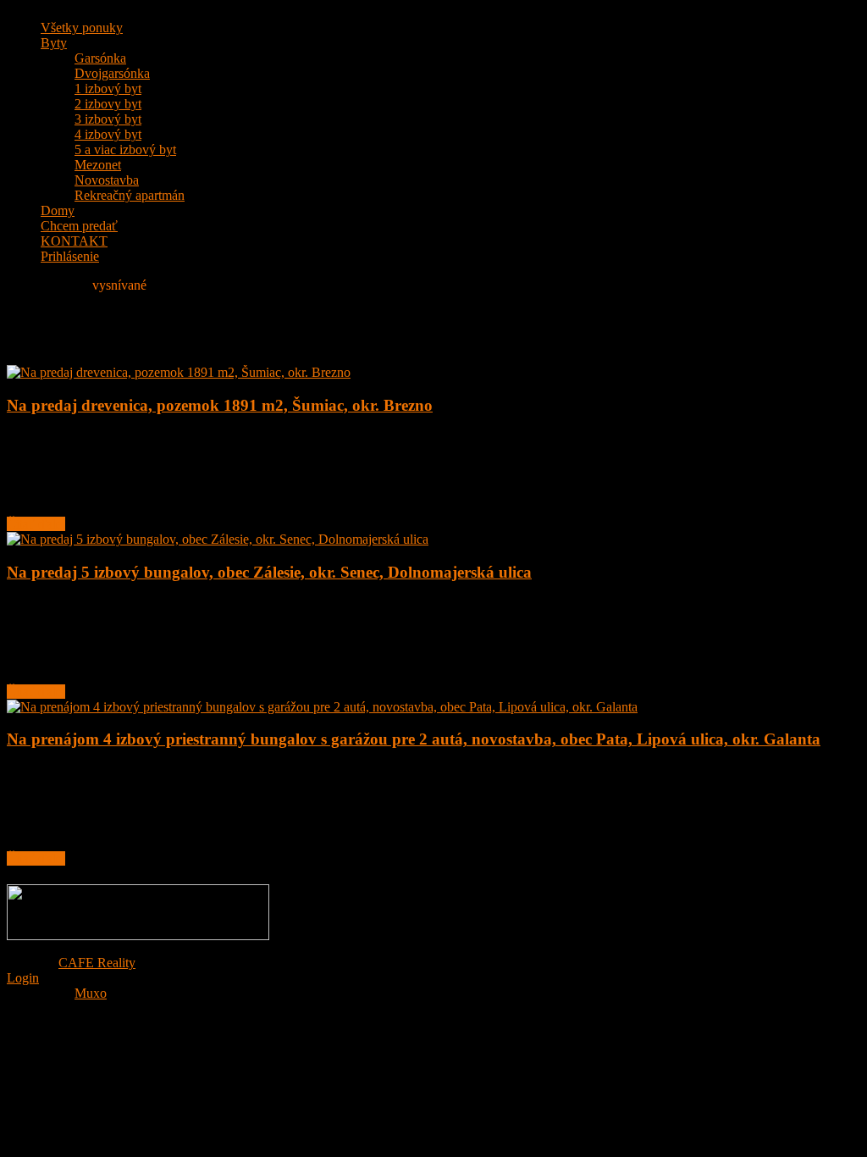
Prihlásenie (70, 256)
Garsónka (100, 58)
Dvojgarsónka (112, 73)
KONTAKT (74, 241)
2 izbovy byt (108, 104)
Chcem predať (79, 226)
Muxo (91, 993)
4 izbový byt (108, 134)
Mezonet (98, 165)
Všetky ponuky (82, 27)
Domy (58, 210)
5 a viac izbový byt (125, 149)
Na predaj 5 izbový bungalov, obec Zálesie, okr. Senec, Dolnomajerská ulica (269, 572)
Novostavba (107, 180)
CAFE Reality (96, 962)
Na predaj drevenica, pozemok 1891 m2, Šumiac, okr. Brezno (220, 405)
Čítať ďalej (36, 524)
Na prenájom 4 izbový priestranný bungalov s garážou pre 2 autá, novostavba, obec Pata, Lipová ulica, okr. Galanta (413, 739)
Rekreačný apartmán (130, 195)
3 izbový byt (108, 119)
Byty (54, 43)
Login (23, 978)
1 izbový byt (108, 88)
